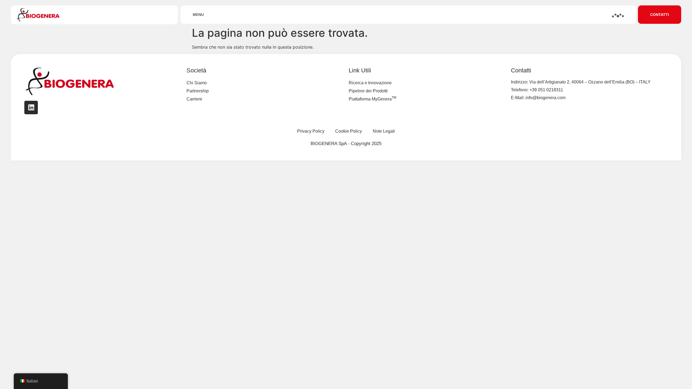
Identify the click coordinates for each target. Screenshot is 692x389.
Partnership (198, 91)
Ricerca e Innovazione (370, 83)
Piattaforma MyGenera (372, 98)
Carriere (194, 99)
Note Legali (384, 131)
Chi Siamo (197, 83)
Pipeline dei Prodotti (368, 91)
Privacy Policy (310, 131)
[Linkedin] (31, 107)
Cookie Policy (348, 131)
